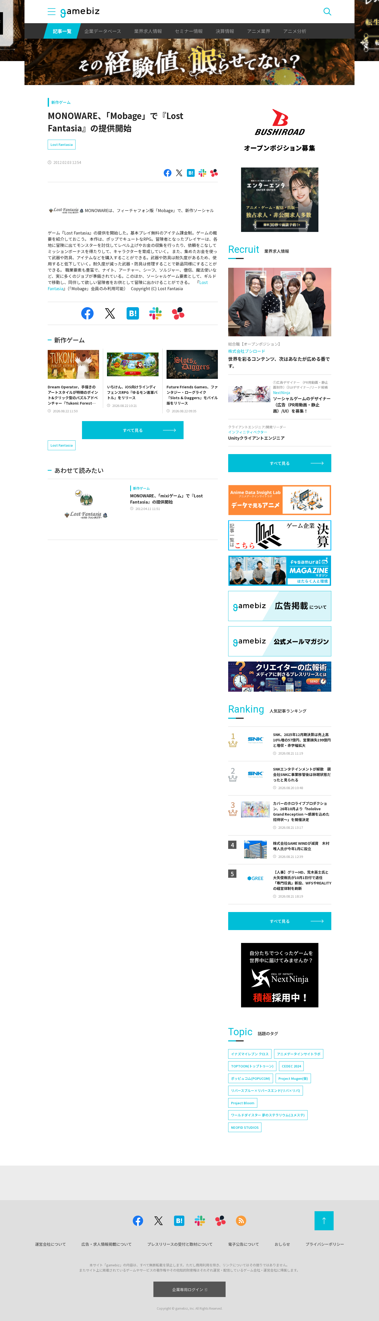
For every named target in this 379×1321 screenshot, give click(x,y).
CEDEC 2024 (291, 1066)
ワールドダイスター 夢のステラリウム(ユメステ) (268, 1115)
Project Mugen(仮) (293, 1078)
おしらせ (282, 1244)
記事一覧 (62, 31)
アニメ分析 (294, 31)
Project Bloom (242, 1102)
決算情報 (225, 31)
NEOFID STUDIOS (245, 1127)
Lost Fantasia (62, 144)
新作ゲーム (61, 102)
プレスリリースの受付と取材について (180, 1244)
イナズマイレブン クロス (250, 1053)
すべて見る (133, 430)
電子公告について (243, 1244)
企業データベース (102, 31)
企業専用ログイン (187, 1289)
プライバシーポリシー (325, 1244)
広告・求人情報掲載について (106, 1244)
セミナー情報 (189, 31)
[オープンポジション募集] (279, 130)
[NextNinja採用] (279, 975)
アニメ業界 (258, 31)
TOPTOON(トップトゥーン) (252, 1066)
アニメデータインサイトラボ (298, 1053)
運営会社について (50, 1244)
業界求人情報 (148, 31)
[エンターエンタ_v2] (279, 200)
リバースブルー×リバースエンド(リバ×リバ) (265, 1090)
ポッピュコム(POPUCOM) (250, 1078)
